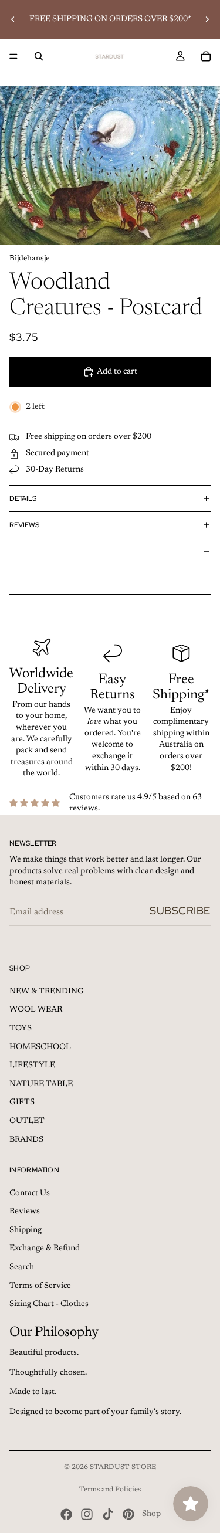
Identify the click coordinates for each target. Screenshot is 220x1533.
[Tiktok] (108, 1514)
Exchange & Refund (44, 1248)
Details (22, 498)
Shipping (25, 1230)
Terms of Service (40, 1286)
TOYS (20, 1029)
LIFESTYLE (32, 1065)
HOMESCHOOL (40, 1047)
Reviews (24, 525)
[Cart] (206, 56)
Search (21, 1267)
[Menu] (13, 56)
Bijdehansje (29, 258)
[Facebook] (66, 1514)
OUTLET (27, 1121)
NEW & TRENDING (46, 992)
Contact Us (29, 1193)
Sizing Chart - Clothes (49, 1304)
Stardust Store (123, 1467)
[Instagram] (87, 1514)
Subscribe (180, 910)
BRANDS (26, 1140)
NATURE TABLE (41, 1084)
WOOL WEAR (35, 1010)
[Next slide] (207, 19)
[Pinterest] (128, 1514)
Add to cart (117, 372)
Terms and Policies (110, 1489)
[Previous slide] (13, 19)
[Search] (39, 56)
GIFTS (22, 1102)
